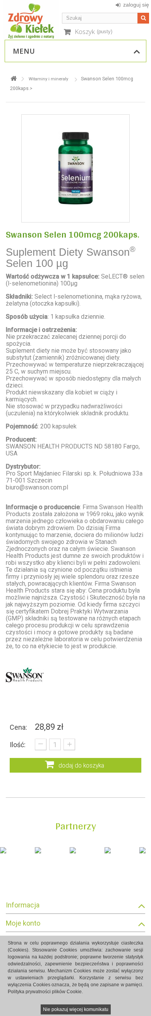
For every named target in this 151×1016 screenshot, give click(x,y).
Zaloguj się (136, 5)
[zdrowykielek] (31, 19)
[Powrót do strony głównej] (13, 78)
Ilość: (18, 745)
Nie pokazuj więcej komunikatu (75, 1009)
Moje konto (23, 923)
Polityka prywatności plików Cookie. (45, 991)
